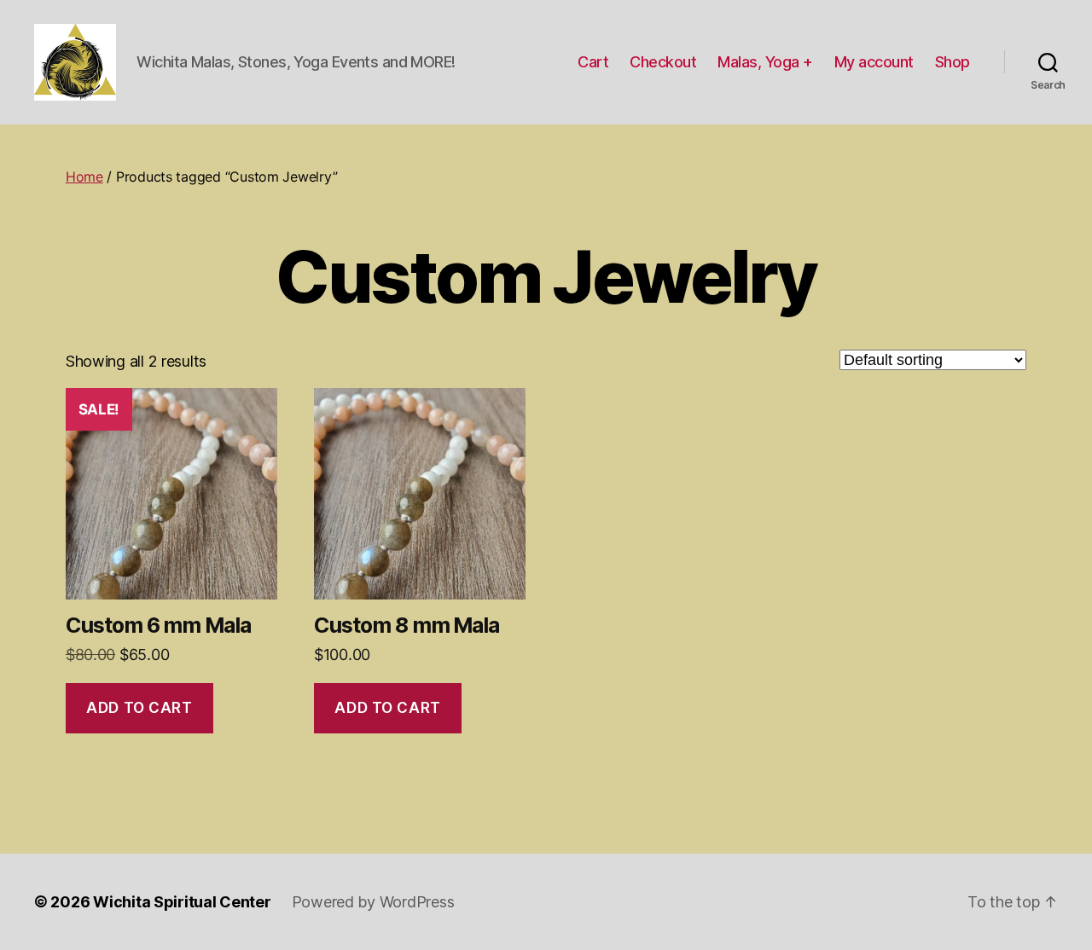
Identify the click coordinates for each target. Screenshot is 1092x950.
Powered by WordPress (373, 902)
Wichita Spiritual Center (182, 902)
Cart (593, 62)
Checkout (663, 62)
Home (84, 176)
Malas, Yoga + (765, 62)
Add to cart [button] (139, 707)
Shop (952, 62)
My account (874, 62)
